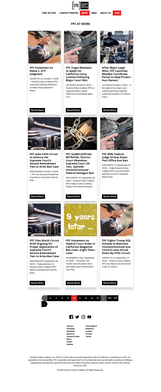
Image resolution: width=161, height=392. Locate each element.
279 (115, 298)
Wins (94, 13)
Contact (89, 331)
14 (98, 298)
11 (80, 298)
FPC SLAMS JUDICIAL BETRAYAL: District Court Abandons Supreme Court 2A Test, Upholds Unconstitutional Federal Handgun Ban (80, 163)
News (85, 13)
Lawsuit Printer (68, 13)
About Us (105, 13)
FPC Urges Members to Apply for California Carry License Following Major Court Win (79, 74)
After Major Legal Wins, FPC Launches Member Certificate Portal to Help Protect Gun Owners (116, 74)
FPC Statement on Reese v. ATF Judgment (41, 71)
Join (116, 13)
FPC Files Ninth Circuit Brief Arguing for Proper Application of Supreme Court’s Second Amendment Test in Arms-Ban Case (44, 248)
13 (92, 298)
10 (74, 298)
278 (109, 298)
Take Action (49, 13)
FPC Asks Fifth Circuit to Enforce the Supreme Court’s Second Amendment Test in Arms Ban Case (44, 160)
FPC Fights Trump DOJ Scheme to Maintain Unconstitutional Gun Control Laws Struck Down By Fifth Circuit (116, 247)
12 (86, 298)
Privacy (89, 334)
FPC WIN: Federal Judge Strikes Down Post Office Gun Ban (115, 157)
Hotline (70, 344)
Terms (88, 336)
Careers (70, 326)
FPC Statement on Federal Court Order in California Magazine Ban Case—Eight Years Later (80, 247)
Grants (69, 342)
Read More (37, 110)
